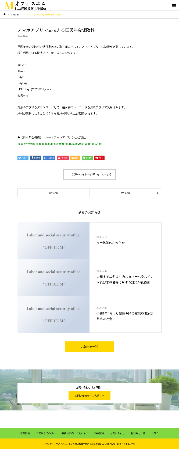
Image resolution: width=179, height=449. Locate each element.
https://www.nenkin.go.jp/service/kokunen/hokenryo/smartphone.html (59, 143)
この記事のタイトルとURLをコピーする (89, 174)
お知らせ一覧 (89, 346)
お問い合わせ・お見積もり (89, 395)
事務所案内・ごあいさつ (75, 433)
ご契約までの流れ (46, 433)
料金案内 (99, 433)
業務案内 (25, 433)
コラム (155, 433)
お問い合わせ (117, 433)
